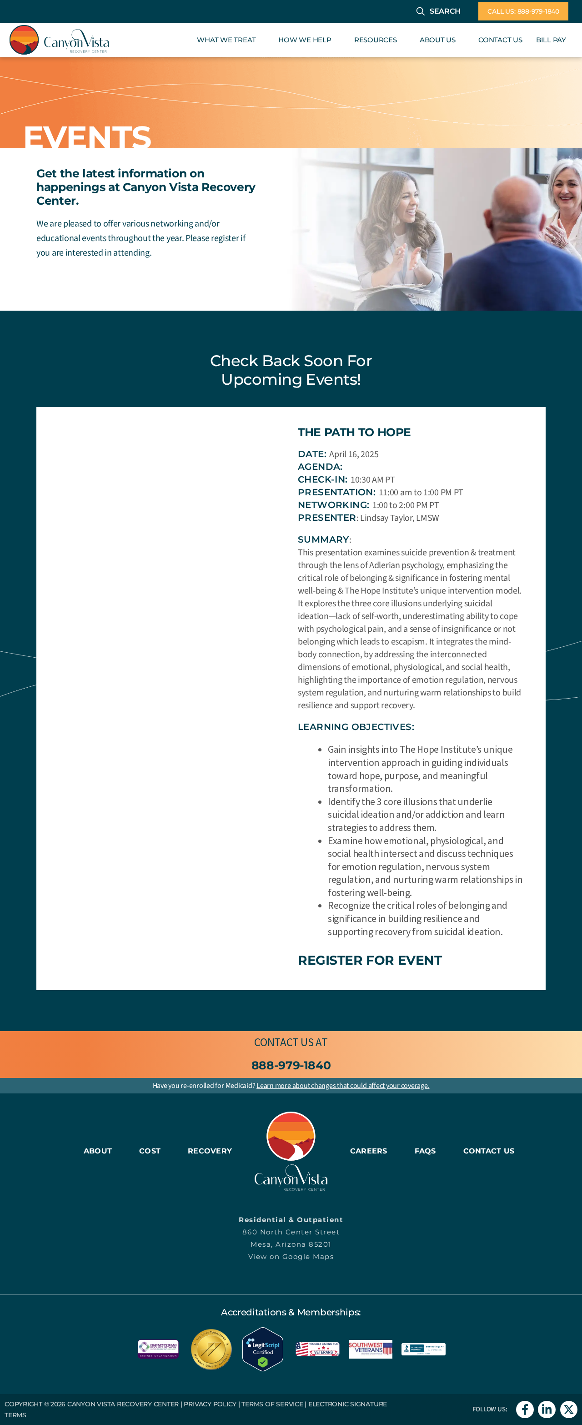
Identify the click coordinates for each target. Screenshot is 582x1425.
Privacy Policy (210, 1404)
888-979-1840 (291, 1065)
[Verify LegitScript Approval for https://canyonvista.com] (262, 1348)
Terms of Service (272, 1404)
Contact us (283, 1042)
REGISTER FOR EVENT (370, 960)
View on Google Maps (291, 1256)
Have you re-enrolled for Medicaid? (291, 1086)
